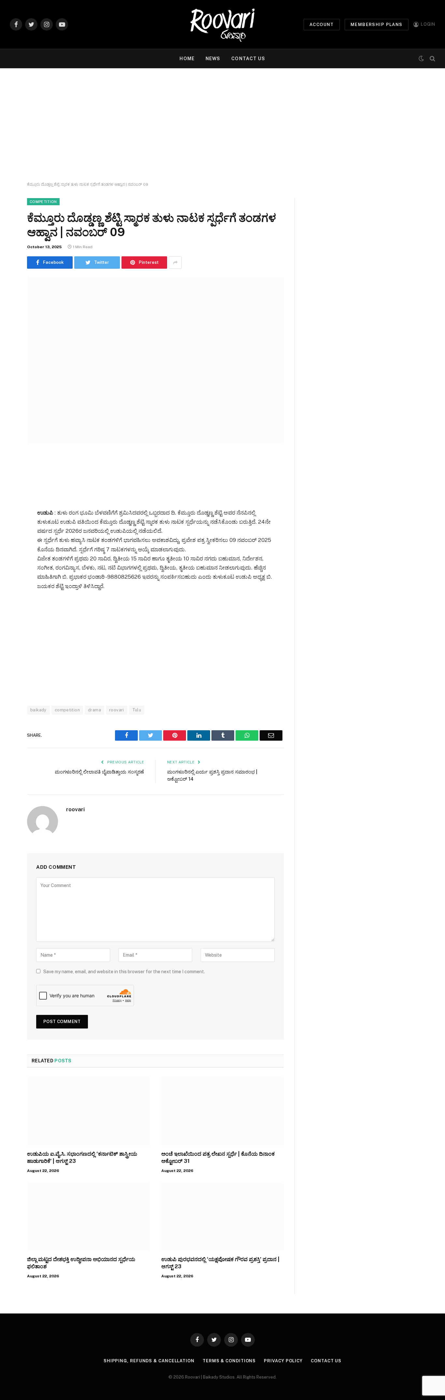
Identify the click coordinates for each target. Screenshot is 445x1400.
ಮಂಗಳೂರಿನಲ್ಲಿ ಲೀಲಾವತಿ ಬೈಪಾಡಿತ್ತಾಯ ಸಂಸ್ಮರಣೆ (99, 771)
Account (321, 24)
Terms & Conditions (229, 1360)
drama (94, 709)
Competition (43, 202)
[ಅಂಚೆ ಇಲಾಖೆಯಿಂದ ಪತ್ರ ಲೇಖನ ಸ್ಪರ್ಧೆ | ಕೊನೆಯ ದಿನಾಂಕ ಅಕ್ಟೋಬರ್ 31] (222, 1111)
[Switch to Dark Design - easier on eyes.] (421, 58)
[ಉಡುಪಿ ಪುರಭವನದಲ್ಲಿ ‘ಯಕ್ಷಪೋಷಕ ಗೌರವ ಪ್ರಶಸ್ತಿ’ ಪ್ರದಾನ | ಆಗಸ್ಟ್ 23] (222, 1216)
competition (67, 709)
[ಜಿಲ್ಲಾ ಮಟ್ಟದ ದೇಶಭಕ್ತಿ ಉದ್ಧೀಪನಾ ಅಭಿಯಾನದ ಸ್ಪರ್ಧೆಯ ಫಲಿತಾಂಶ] (88, 1216)
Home (186, 58)
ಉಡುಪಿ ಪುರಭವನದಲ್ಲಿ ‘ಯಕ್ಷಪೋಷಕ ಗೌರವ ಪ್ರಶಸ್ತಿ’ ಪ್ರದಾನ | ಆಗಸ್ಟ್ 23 (220, 1263)
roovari (116, 709)
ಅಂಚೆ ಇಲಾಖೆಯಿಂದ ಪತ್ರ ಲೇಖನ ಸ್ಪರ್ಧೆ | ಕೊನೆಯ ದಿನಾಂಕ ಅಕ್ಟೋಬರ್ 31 (218, 1157)
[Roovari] (222, 24)
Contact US (248, 58)
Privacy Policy (283, 1360)
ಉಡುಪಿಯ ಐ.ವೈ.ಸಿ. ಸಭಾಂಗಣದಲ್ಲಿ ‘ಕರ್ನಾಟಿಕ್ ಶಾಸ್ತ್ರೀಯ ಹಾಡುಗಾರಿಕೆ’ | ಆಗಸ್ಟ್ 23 (82, 1157)
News (213, 58)
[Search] (431, 58)
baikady (38, 709)
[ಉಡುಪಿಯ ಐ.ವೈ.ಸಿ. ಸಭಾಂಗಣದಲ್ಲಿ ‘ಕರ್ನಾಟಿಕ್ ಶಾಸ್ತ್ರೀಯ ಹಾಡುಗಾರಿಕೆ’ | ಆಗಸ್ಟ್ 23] (88, 1111)
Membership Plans (377, 24)
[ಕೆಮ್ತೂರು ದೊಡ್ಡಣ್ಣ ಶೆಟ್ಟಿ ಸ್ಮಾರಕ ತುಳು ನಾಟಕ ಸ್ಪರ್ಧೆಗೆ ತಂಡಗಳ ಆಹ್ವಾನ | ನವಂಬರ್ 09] (155, 360)
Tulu (136, 709)
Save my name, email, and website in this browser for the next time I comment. (124, 971)
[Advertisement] (222, 125)
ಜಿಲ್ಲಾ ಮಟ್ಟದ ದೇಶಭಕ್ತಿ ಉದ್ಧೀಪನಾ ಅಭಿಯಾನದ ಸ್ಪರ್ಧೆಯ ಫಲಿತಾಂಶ (81, 1263)
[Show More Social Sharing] (175, 262)
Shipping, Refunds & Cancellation (149, 1360)
